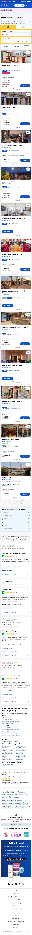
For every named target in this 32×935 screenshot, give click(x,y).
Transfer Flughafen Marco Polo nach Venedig (13, 802)
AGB (16, 915)
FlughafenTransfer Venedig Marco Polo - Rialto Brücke (15, 803)
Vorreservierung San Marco (8, 796)
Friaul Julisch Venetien (7, 764)
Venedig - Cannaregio (7, 750)
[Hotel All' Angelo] (16, 56)
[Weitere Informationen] (7, 86)
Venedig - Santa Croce (21, 756)
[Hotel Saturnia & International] (16, 282)
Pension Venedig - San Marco (9, 723)
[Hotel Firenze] (16, 173)
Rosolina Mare (19, 753)
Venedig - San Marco (7, 759)
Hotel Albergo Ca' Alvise (8, 401)
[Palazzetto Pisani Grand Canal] (16, 209)
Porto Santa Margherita (7, 749)
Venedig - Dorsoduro (7, 752)
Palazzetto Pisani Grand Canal (10, 218)
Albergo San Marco (7, 107)
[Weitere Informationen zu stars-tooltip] (17, 65)
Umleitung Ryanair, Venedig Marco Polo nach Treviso (15, 805)
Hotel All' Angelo (6, 65)
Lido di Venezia (5, 758)
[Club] (10, 10)
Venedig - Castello (6, 746)
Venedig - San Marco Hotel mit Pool (10, 741)
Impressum (16, 927)
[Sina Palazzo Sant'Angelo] (16, 136)
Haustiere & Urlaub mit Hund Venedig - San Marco (11, 736)
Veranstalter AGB (16, 900)
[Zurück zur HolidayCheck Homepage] (5, 5)
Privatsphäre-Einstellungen (16, 909)
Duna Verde (4, 747)
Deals (4, 1)
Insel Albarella (19, 758)
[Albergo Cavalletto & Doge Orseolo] (16, 318)
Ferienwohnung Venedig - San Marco (11, 721)
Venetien (4, 765)
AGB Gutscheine (16, 918)
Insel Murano (19, 759)
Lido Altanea (19, 749)
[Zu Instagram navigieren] (12, 884)
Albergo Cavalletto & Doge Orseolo (11, 327)
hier (25, 23)
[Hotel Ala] (16, 469)
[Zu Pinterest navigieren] (19, 884)
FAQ (16, 890)
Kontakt (23, 1)
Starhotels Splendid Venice (9, 254)
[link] (26, 5)
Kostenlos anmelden (24, 9)
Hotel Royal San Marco (8, 439)
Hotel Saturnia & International (10, 291)
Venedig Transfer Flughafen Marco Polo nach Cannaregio (16, 806)
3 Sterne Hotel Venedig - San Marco (10, 729)
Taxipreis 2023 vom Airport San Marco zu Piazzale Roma (15, 808)
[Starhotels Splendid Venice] (16, 245)
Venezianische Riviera (7, 753)
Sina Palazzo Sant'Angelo (9, 145)
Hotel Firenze (5, 182)
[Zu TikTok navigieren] (16, 884)
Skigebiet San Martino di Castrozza (8, 755)
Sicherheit (16, 924)
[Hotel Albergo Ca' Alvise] (16, 392)
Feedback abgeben (16, 824)
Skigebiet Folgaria (20, 752)
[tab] (8, 27)
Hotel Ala (4, 478)
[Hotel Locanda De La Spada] (16, 356)
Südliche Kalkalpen (21, 747)
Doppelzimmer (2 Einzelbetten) (11, 626)
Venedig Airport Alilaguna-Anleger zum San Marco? (14, 794)
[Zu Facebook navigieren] (9, 884)
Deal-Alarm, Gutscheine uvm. (16, 897)
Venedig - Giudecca (21, 750)
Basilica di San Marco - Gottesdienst (10, 797)
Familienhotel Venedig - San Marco (10, 733)
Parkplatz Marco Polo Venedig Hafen (11, 799)
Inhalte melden (16, 893)
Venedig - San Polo (21, 746)
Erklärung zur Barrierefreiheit (16, 921)
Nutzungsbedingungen (16, 903)
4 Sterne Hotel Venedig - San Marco (10, 727)
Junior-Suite (6, 669)
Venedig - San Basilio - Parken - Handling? (12, 800)
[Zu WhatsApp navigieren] (23, 884)
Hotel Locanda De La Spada (9, 365)
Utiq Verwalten (16, 912)
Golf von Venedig (20, 755)
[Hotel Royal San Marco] (16, 430)
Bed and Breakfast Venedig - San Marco (11, 719)
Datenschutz (16, 906)
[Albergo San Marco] (16, 98)
